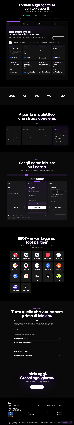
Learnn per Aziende (51, 405)
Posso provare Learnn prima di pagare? (23, 342)
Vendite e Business (43, 42)
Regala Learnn (50, 412)
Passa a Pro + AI (37, 207)
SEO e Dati (29, 42)
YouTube (39, 405)
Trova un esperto (31, 412)
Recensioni (59, 407)
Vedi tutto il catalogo (58, 38)
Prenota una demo (60, 215)
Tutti (10, 42)
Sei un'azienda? (51, 15)
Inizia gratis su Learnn (37, 386)
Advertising (16, 42)
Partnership (49, 407)
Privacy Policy (60, 422)
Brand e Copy (35, 42)
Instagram (40, 407)
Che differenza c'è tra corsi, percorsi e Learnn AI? (26, 320)
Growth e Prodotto (52, 42)
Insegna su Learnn (50, 410)
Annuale (39, 178)
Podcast (39, 412)
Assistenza (59, 405)
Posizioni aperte (31, 414)
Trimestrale (33, 178)
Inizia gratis (16, 207)
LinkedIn (39, 410)
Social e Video (22, 42)
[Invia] (71, 422)
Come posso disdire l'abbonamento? (23, 355)
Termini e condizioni (14, 423)
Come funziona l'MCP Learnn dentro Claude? (25, 334)
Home (29, 405)
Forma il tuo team (58, 207)
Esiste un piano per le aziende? (21, 351)
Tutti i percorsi (31, 410)
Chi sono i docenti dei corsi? (21, 338)
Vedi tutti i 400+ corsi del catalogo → (37, 77)
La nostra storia (31, 407)
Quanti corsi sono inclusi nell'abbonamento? (25, 329)
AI (58, 42)
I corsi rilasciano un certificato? (21, 347)
